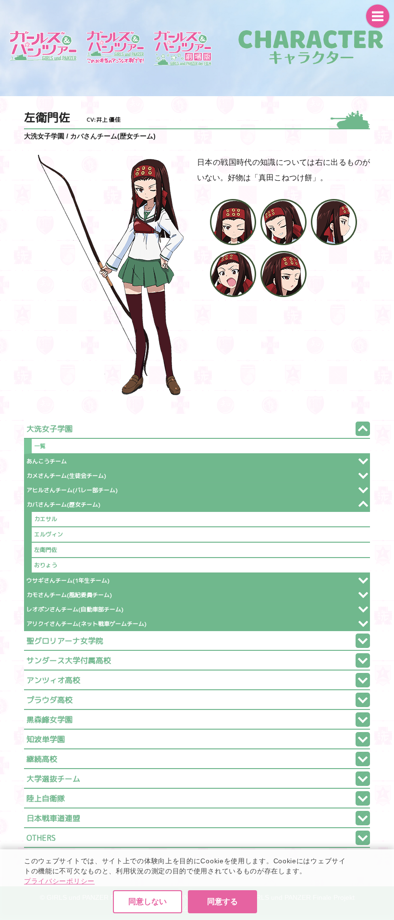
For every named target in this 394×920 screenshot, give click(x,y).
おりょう (45, 565)
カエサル (45, 519)
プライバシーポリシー (59, 881)
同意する (222, 901)
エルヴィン (48, 534)
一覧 (40, 446)
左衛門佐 (45, 550)
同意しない (147, 901)
